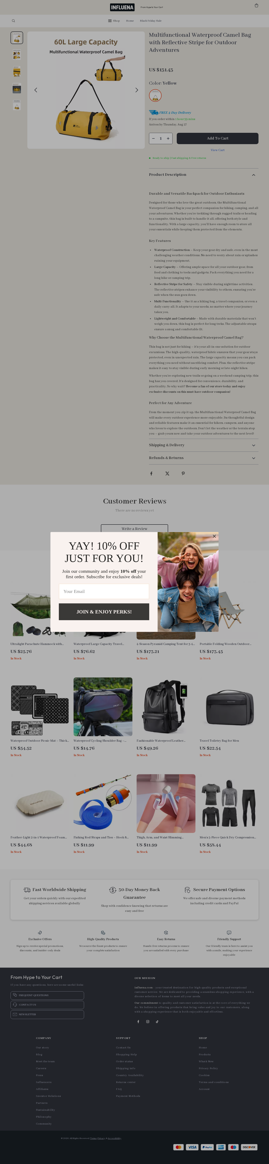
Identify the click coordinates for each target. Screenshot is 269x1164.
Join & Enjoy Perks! (104, 612)
